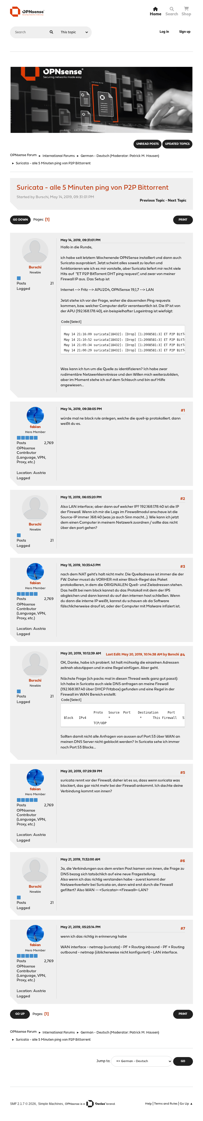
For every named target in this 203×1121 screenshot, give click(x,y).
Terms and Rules (165, 1103)
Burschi (35, 267)
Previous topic (152, 201)
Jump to (102, 1061)
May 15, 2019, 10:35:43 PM (80, 565)
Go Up (20, 1014)
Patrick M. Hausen (144, 156)
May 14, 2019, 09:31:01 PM (80, 240)
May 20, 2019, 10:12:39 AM (81, 653)
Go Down (20, 219)
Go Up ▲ (186, 1103)
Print (183, 219)
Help (148, 1103)
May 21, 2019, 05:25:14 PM (80, 927)
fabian (35, 427)
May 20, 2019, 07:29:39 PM (81, 771)
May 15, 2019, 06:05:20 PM (81, 497)
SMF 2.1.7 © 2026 (23, 1103)
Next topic (177, 201)
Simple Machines (50, 1103)
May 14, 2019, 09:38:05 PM (81, 409)
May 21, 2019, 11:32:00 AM (80, 859)
